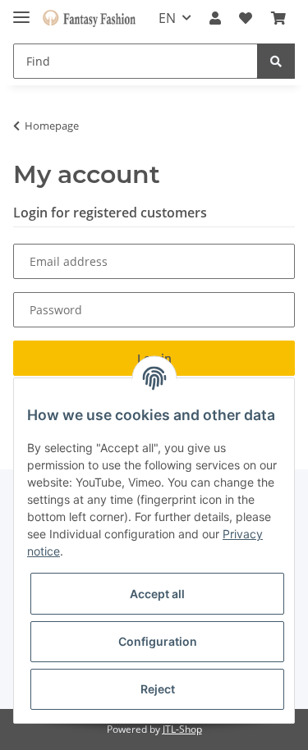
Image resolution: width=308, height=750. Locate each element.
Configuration (157, 641)
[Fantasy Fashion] (89, 18)
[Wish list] (245, 18)
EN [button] (167, 18)
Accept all (157, 594)
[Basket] (278, 18)
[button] (215, 18)
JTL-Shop (182, 729)
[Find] (276, 61)
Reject (157, 689)
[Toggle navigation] (21, 10)
